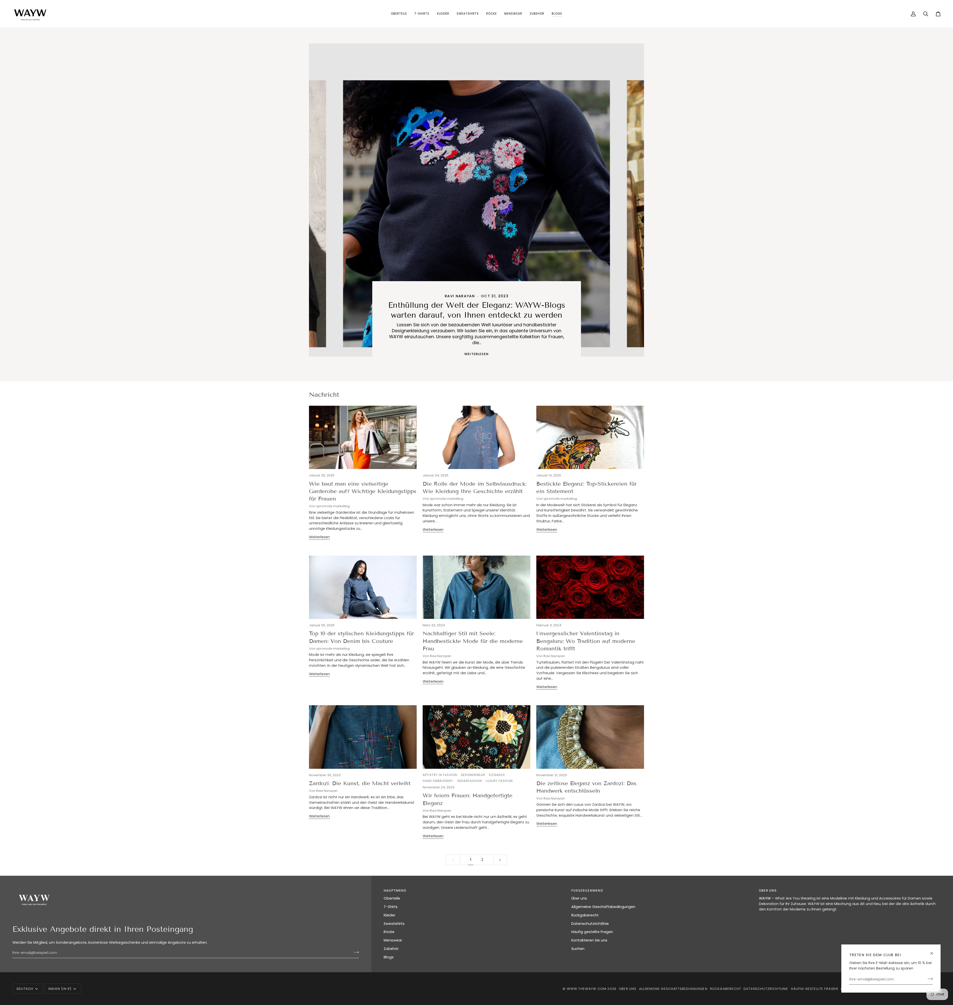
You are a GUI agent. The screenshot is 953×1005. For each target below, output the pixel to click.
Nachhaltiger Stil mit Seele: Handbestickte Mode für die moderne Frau (473, 641)
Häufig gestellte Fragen (592, 931)
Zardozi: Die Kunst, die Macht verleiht (359, 783)
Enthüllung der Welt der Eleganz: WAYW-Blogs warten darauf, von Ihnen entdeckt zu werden (476, 310)
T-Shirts (391, 906)
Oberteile (392, 898)
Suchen (577, 948)
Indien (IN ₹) (59, 988)
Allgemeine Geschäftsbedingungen (603, 906)
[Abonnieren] (928, 979)
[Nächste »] (500, 859)
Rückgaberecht (585, 915)
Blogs (389, 957)
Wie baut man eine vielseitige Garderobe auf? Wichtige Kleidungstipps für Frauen (362, 491)
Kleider (389, 915)
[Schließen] (934, 953)
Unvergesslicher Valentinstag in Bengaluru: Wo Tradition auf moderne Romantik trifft (585, 641)
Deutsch (25, 988)
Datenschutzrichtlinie (590, 923)
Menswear (393, 940)
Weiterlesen (476, 354)
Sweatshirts (394, 923)
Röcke (389, 931)
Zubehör (391, 948)
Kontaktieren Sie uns (589, 940)
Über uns (579, 898)
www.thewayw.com (587, 988)
